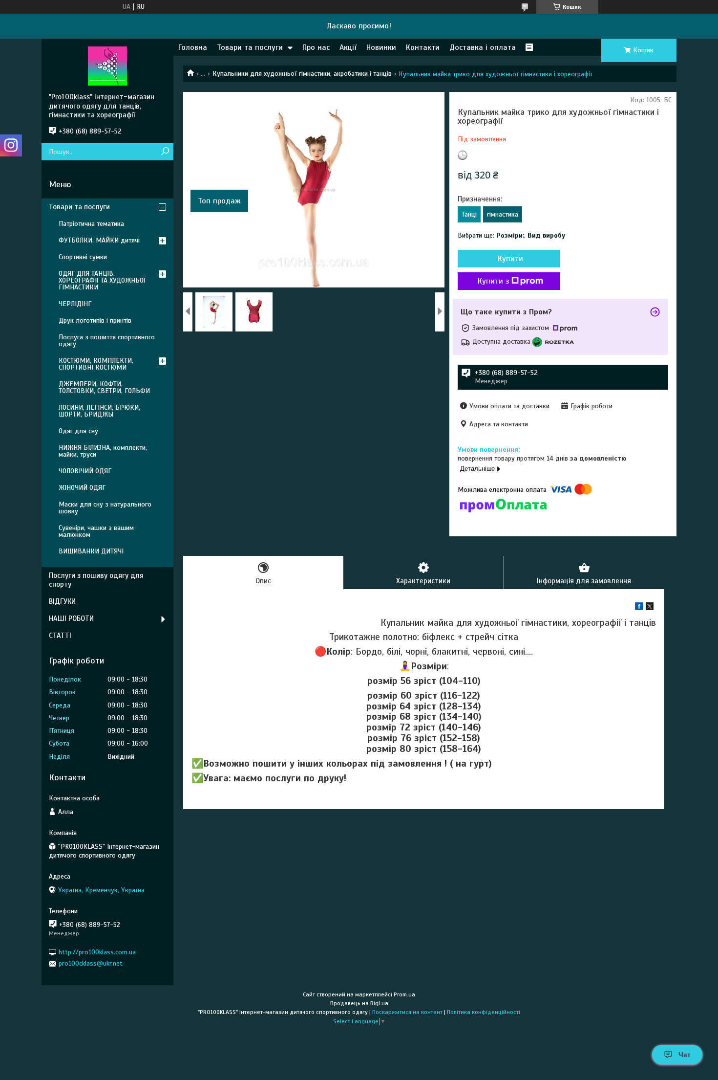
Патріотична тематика (91, 224)
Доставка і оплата (482, 47)
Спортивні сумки (83, 257)
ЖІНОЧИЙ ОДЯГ (82, 488)
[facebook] (639, 608)
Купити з (493, 281)
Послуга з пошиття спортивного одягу (107, 340)
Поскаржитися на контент (407, 1012)
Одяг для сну (78, 431)
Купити (510, 259)
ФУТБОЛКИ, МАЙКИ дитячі (99, 240)
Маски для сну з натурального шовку (105, 507)
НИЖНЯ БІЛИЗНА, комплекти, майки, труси (103, 451)
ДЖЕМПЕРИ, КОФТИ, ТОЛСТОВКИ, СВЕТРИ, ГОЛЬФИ (104, 387)
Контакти (423, 47)
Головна (192, 47)
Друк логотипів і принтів (95, 320)
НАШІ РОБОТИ (71, 618)
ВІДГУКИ (62, 601)
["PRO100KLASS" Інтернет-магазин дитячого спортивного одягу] (107, 65)
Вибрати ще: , (511, 235)
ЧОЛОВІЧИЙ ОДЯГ (85, 471)
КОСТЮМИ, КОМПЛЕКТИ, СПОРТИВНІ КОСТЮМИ (96, 364)
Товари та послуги (250, 47)
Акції (348, 47)
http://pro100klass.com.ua (97, 952)
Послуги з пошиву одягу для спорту (96, 580)
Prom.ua (404, 994)
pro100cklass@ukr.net (91, 963)
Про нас (316, 47)
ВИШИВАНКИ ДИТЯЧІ (91, 551)
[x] (650, 608)
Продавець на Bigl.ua (359, 1003)
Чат (684, 1054)
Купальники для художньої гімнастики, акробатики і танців (302, 73)
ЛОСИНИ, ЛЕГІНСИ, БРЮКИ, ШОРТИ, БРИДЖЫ (99, 411)
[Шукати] (164, 151)
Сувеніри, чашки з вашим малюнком (96, 531)
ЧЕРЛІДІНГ (75, 304)
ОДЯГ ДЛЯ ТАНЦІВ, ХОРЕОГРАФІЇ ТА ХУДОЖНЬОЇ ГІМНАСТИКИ (102, 280)
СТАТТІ (60, 635)
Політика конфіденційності (483, 1012)
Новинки (381, 47)
